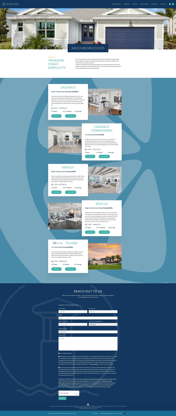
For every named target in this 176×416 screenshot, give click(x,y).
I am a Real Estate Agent (66, 353)
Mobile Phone (63, 328)
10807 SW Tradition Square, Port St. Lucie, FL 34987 (111, 413)
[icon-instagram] (173, 4)
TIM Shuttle (154, 4)
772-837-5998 (70, 192)
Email (60, 315)
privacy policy (94, 364)
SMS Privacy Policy (107, 381)
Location (135, 4)
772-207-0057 (95, 413)
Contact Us (163, 4)
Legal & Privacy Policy (71, 413)
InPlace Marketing (93, 408)
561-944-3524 (70, 115)
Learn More (90, 156)
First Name (62, 308)
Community (127, 4)
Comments (62, 335)
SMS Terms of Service (64, 383)
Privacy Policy (75, 383)
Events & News (144, 4)
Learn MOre (56, 115)
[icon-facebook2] (170, 4)
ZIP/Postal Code (63, 321)
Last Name (92, 308)
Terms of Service (96, 407)
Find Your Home (116, 4)
